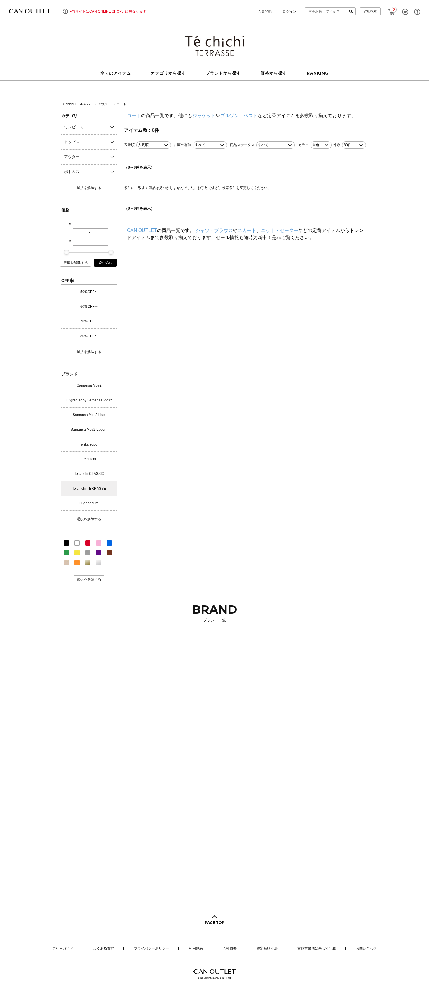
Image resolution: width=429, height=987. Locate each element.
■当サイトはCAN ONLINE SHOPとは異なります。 (110, 11)
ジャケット (204, 115)
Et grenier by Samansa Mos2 (89, 400)
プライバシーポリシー (151, 948)
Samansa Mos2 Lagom (89, 429)
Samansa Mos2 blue (89, 415)
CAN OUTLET (142, 230)
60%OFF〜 (89, 306)
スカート (247, 230)
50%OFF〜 (89, 292)
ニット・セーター (279, 230)
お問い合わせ (366, 948)
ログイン (289, 11)
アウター (104, 104)
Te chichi (89, 459)
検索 (352, 11)
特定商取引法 (267, 948)
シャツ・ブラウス (214, 230)
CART (391, 10)
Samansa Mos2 (89, 385)
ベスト (251, 115)
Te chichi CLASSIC (89, 474)
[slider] (66, 252)
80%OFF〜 (89, 336)
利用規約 (196, 948)
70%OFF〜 (89, 321)
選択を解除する (89, 188)
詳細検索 (370, 11)
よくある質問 (103, 948)
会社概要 (230, 948)
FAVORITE (405, 11)
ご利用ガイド (62, 948)
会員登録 (265, 11)
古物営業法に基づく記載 (316, 948)
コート (122, 104)
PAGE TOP (214, 922)
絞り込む (105, 263)
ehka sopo (89, 444)
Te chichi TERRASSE (77, 104)
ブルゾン (229, 115)
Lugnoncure (89, 503)
